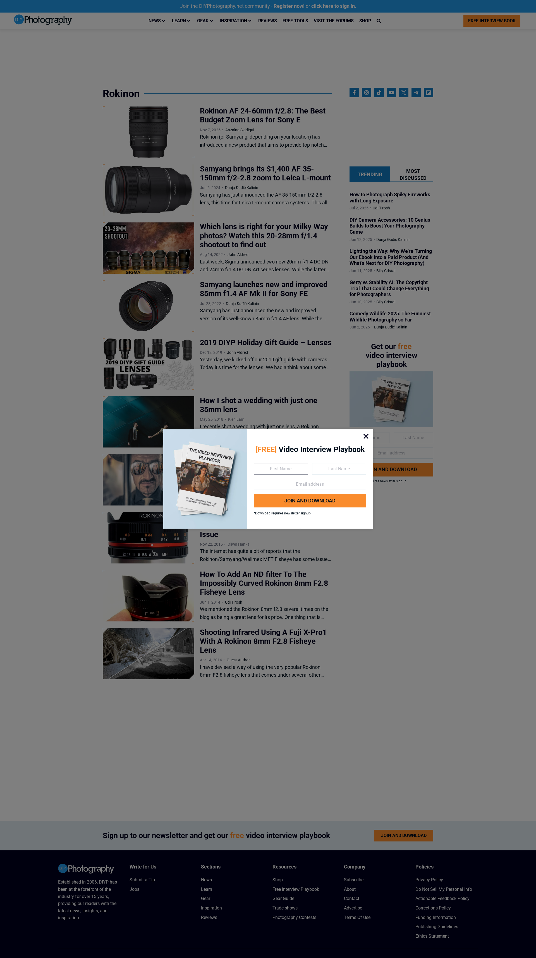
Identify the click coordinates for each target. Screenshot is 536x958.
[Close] (366, 436)
